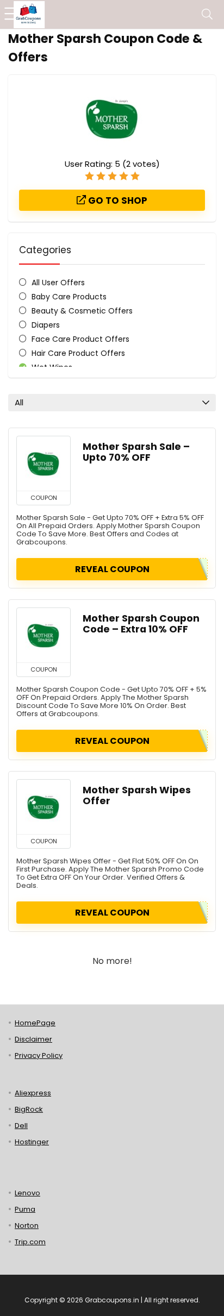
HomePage (35, 1023)
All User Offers (58, 282)
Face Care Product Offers (80, 339)
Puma (25, 1209)
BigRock (29, 1109)
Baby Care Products (69, 296)
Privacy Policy (39, 1055)
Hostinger (32, 1142)
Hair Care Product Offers (78, 353)
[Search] (207, 14)
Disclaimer (33, 1039)
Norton (27, 1225)
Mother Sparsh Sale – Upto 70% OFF (136, 452)
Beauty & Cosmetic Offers (82, 310)
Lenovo (27, 1193)
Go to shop (116, 200)
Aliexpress (33, 1093)
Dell (21, 1125)
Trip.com (30, 1242)
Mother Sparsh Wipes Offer (137, 795)
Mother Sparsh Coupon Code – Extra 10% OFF (141, 624)
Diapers (46, 324)
